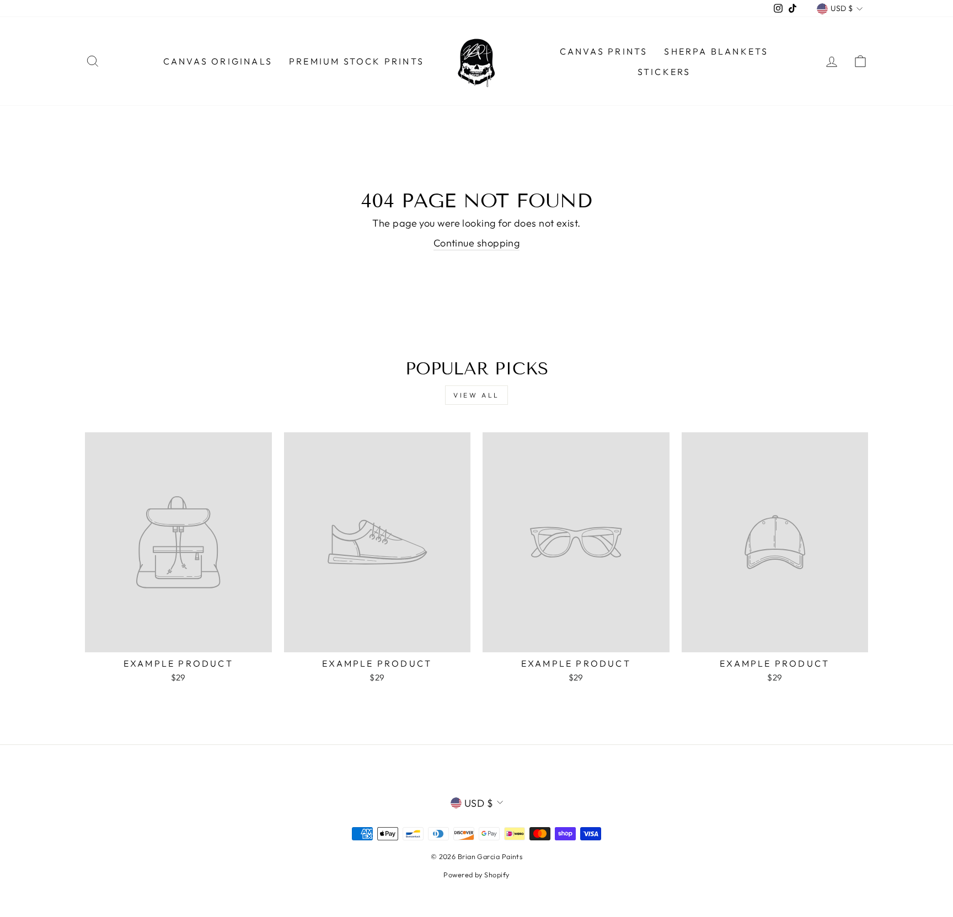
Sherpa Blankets (716, 51)
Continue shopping (476, 243)
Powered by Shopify (476, 874)
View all (476, 395)
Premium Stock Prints (356, 61)
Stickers (664, 71)
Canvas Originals (217, 61)
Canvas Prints (604, 51)
